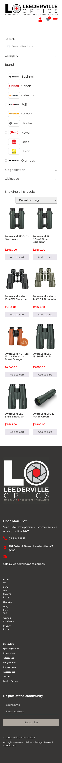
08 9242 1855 (17, 538)
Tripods (7, 676)
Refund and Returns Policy (5, 592)
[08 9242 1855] (5, 538)
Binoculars (8, 644)
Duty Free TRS (5, 609)
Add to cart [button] (17, 257)
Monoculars (9, 653)
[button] (55, 19)
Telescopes (8, 658)
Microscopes (9, 667)
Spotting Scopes (11, 648)
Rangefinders (10, 662)
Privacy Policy (5, 627)
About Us (5, 581)
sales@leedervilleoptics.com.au (24, 564)
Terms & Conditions (5, 619)
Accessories (9, 672)
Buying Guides (10, 681)
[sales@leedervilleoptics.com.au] (5, 557)
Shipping (5, 602)
